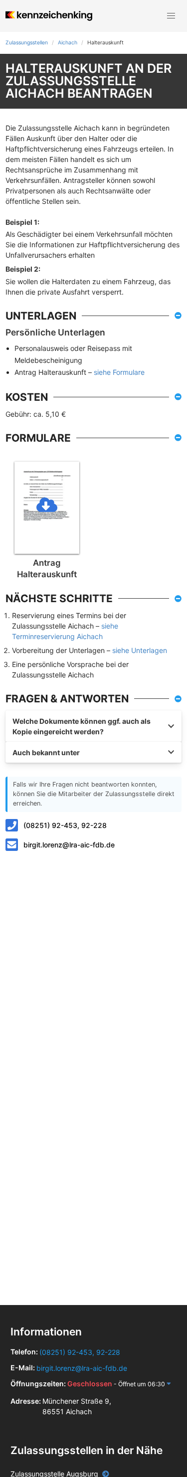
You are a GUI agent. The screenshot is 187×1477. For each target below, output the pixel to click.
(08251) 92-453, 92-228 (65, 825)
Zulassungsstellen (26, 42)
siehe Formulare (119, 372)
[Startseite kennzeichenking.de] (48, 16)
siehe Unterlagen (139, 650)
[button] (171, 16)
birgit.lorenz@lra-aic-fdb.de (69, 844)
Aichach (67, 42)
